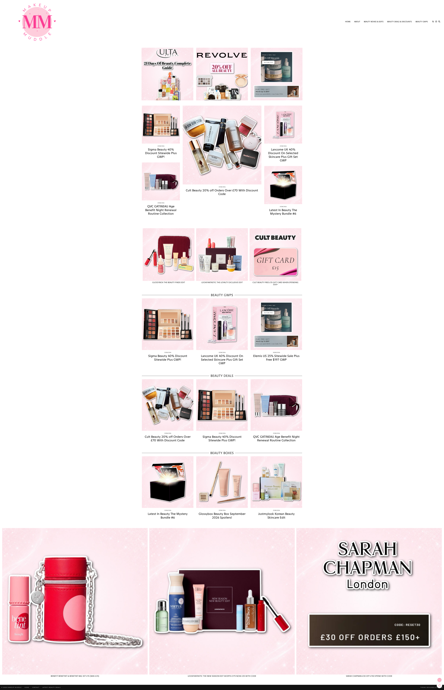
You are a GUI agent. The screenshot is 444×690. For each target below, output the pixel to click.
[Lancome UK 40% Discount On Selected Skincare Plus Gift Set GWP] (283, 125)
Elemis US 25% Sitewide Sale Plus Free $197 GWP (276, 357)
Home (347, 21)
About (357, 21)
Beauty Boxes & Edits (374, 21)
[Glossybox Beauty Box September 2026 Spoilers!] (222, 482)
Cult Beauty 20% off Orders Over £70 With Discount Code (222, 192)
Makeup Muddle (15, 687)
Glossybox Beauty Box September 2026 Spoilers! (222, 515)
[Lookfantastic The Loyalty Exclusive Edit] (222, 254)
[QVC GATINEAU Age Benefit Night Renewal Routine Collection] (161, 181)
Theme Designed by (431, 687)
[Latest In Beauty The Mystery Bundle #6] (283, 185)
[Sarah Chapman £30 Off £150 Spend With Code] (369, 601)
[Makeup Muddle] (37, 22)
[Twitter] (433, 21)
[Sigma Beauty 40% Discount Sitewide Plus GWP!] (161, 125)
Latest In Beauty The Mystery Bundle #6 (283, 211)
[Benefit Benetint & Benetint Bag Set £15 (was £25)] (75, 601)
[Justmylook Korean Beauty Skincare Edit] (276, 482)
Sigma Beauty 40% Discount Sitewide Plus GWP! (161, 153)
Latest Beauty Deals (51, 687)
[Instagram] (436, 21)
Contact (35, 687)
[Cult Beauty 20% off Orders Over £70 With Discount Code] (222, 145)
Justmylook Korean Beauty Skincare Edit (276, 515)
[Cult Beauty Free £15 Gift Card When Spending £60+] (275, 254)
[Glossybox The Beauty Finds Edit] (168, 254)
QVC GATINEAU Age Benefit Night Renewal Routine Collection (160, 210)
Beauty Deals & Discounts (399, 21)
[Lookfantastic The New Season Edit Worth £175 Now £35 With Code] (222, 601)
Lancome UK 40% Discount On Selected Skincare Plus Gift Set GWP (283, 155)
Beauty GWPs (422, 21)
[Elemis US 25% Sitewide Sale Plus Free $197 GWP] (276, 324)
